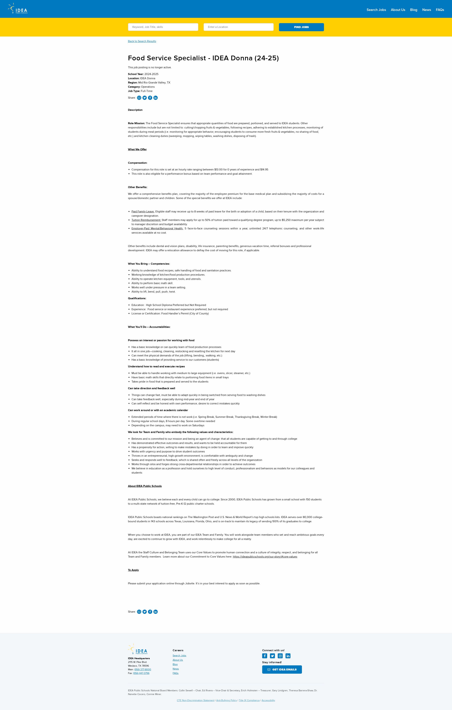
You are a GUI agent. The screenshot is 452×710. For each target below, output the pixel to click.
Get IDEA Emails (283, 669)
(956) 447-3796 (141, 673)
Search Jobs (376, 10)
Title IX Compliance (249, 700)
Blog (413, 10)
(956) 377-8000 (142, 669)
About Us (398, 10)
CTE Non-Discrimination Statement (195, 700)
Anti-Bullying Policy (226, 700)
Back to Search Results (142, 41)
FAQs (440, 10)
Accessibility (268, 700)
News (426, 10)
